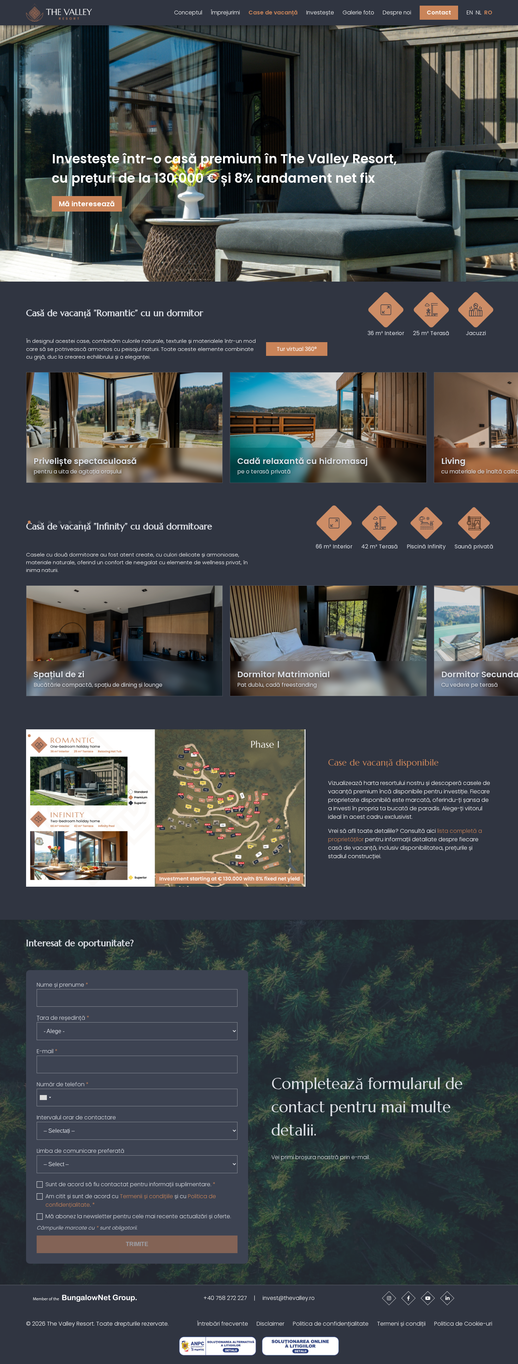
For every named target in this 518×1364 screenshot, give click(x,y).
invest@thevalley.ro (289, 1298)
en (470, 12)
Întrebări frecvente (222, 1324)
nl (478, 12)
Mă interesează (87, 204)
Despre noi (397, 12)
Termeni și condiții (401, 1324)
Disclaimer (270, 1324)
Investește (320, 12)
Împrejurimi (225, 12)
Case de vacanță (273, 12)
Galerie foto (358, 12)
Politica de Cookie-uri (463, 1324)
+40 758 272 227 (225, 1298)
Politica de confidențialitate (331, 1324)
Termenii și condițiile (146, 1196)
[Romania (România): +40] (45, 1097)
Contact (439, 12)
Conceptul (188, 12)
